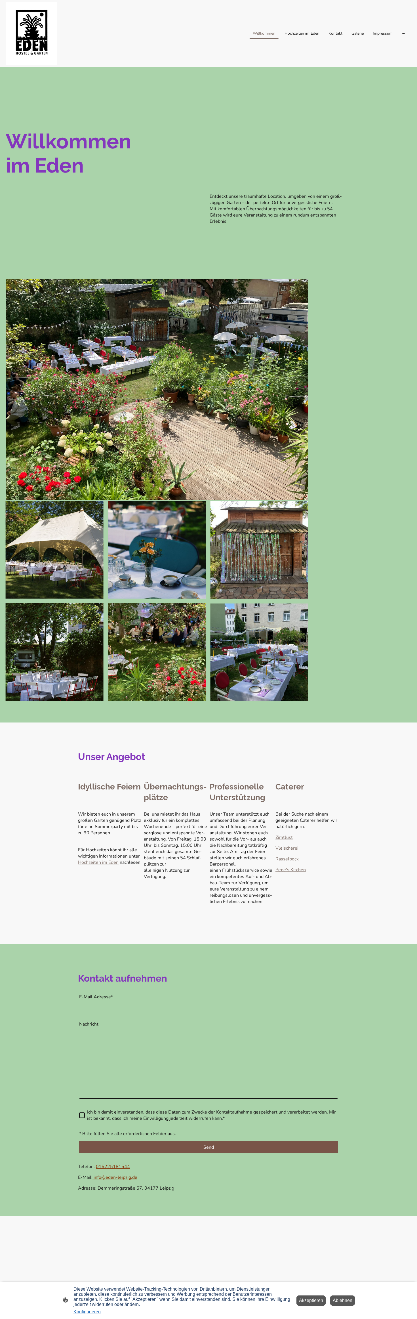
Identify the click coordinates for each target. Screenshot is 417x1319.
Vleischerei (286, 848)
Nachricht (88, 1024)
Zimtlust (284, 837)
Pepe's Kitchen (290, 870)
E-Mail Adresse (96, 997)
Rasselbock (287, 859)
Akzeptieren (311, 1300)
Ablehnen (342, 1300)
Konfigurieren (87, 1311)
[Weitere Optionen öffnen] (403, 33)
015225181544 (113, 1166)
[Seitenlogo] (31, 33)
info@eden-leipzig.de (114, 1177)
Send (208, 1147)
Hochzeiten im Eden (98, 862)
